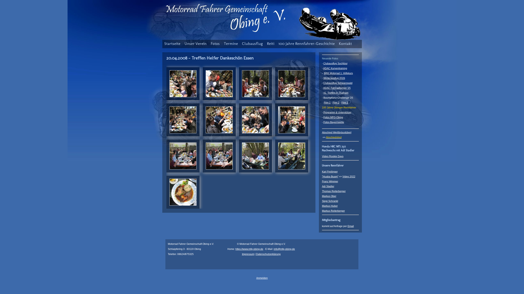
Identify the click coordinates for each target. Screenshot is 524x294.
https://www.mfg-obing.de (249, 249)
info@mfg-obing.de (284, 249)
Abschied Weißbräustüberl (336, 132)
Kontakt (345, 43)
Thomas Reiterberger (334, 191)
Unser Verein (195, 43)
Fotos (215, 43)
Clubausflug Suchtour (335, 63)
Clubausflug (252, 43)
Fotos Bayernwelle (333, 122)
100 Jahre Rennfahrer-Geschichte (306, 43)
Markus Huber (330, 206)
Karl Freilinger (330, 171)
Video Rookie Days (332, 156)
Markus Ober (329, 196)
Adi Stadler (328, 186)
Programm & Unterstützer (337, 112)
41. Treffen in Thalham (335, 92)
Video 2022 (348, 176)
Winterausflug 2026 (334, 78)
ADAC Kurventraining (335, 68)
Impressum (248, 254)
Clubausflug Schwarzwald (337, 83)
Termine (231, 43)
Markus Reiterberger (333, 210)
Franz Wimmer (330, 181)
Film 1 (327, 102)
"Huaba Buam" (330, 176)
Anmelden (262, 278)
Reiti (270, 43)
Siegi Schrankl (330, 201)
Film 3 (344, 102)
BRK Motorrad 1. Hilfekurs (338, 73)
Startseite (172, 43)
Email (351, 226)
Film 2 (336, 102)
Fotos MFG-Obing (333, 117)
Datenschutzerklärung (268, 254)
